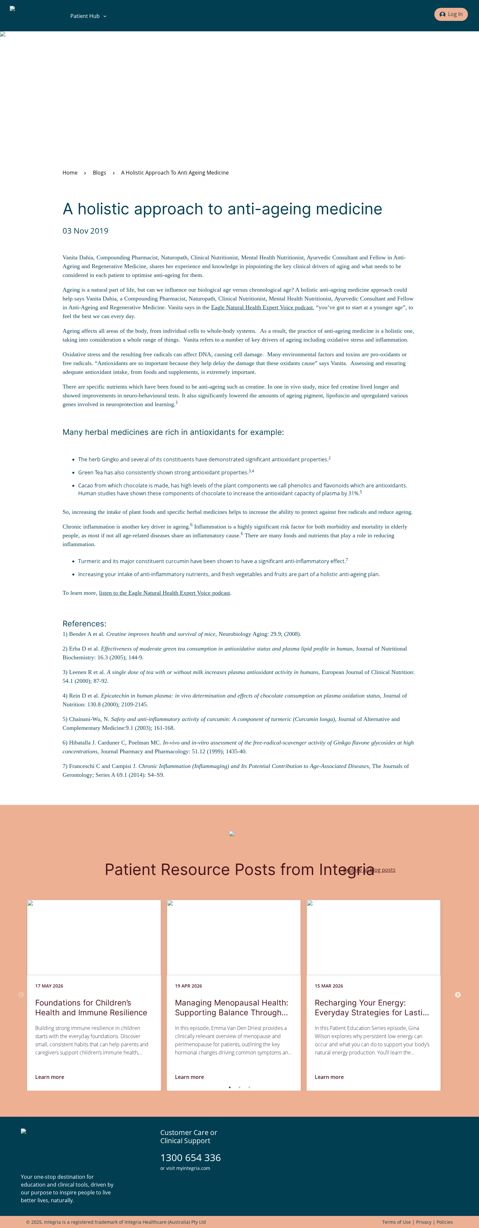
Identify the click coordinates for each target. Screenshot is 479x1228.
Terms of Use (396, 1222)
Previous (21, 995)
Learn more (49, 1077)
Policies (445, 1222)
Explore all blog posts (369, 869)
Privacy (423, 1222)
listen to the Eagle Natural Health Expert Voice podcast (164, 593)
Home (70, 172)
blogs (99, 172)
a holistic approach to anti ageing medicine (175, 172)
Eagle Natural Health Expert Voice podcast (262, 307)
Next (458, 995)
